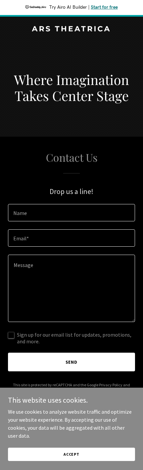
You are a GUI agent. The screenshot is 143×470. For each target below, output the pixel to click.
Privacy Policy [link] (110, 384)
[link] (71, 29)
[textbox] (71, 212)
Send (72, 362)
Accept (71, 454)
